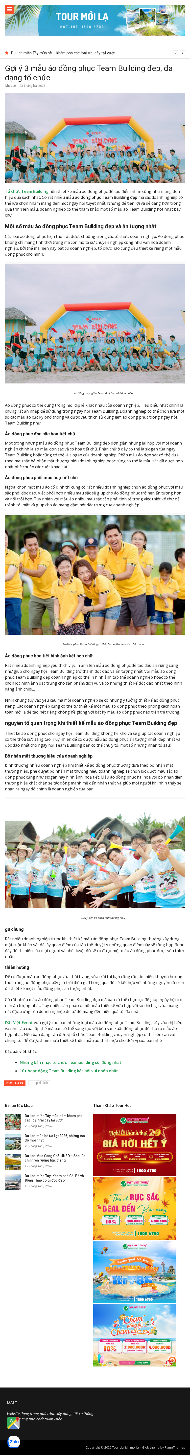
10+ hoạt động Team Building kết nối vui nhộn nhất (69, 1071)
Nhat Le (10, 86)
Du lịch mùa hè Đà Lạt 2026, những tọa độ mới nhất (54, 53)
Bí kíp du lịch (39, 1083)
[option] (98, 53)
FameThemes (175, 1447)
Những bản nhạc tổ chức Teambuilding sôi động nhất (70, 1062)
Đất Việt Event (19, 1022)
